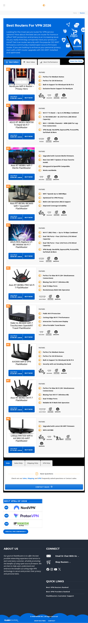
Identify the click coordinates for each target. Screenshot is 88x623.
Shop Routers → (63, 562)
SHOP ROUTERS (40, 621)
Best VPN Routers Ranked (57, 587)
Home (75, 13)
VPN (39, 478)
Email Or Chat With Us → (67, 556)
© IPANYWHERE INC (36, 616)
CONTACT (51, 621)
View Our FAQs (76, 61)
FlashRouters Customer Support (60, 596)
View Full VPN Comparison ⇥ (15, 531)
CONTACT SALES (43, 487)
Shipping (31, 478)
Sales (25, 478)
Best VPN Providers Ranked (58, 592)
